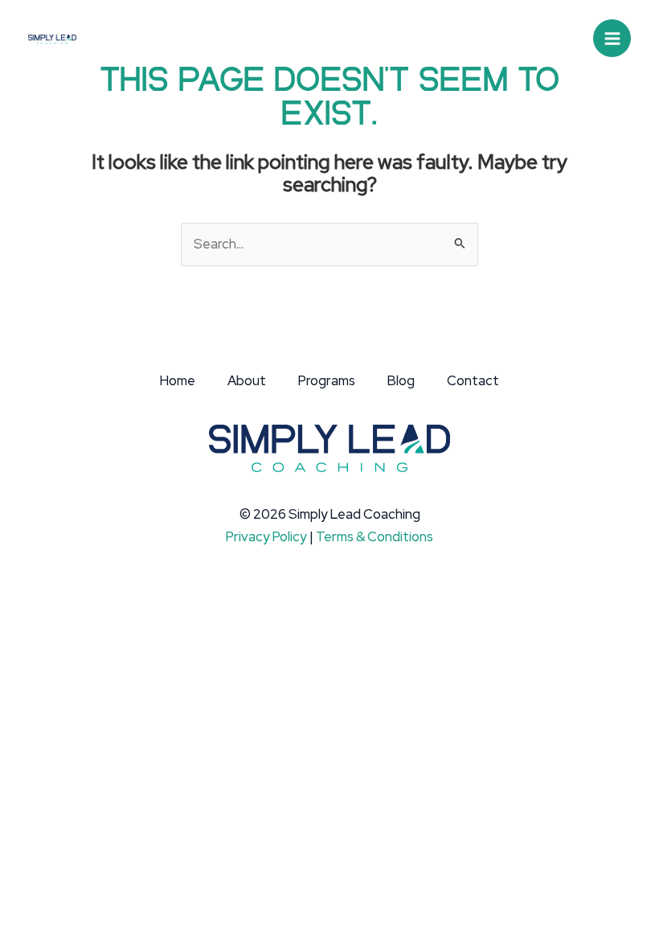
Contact (473, 380)
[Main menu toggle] (612, 38)
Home (177, 380)
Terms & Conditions (374, 536)
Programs (326, 380)
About (246, 380)
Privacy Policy (266, 536)
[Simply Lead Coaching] (52, 37)
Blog (401, 380)
